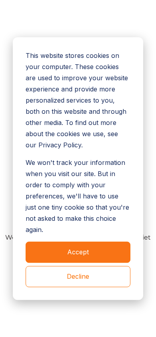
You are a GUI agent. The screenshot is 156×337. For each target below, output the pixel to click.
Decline (78, 276)
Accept (78, 252)
